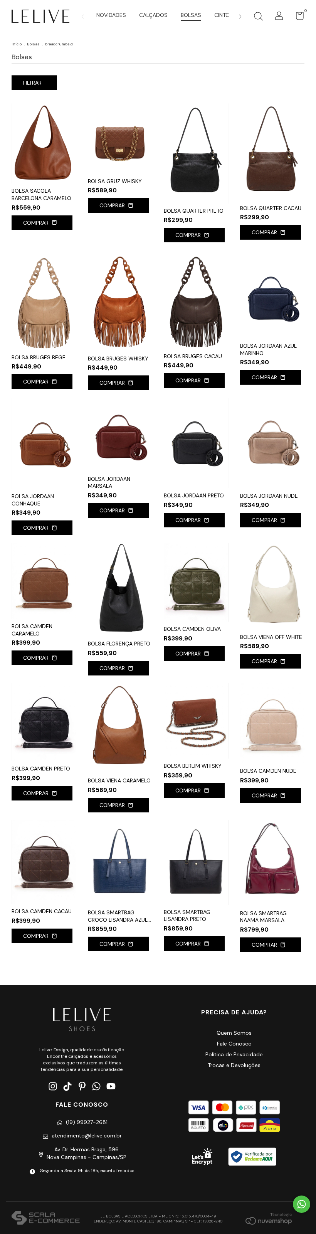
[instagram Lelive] (52, 1086)
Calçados (153, 15)
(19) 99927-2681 (87, 1122)
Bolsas (191, 15)
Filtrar (32, 82)
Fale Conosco (234, 1043)
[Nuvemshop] (268, 1218)
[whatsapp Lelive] (96, 1086)
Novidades (111, 15)
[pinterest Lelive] (82, 1086)
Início (17, 44)
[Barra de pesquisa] (258, 17)
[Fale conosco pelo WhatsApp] (301, 1204)
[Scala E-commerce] (46, 1218)
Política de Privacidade (234, 1054)
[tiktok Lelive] (67, 1086)
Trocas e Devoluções (234, 1065)
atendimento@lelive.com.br (87, 1135)
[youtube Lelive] (111, 1086)
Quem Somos (234, 1032)
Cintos (223, 15)
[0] (296, 18)
